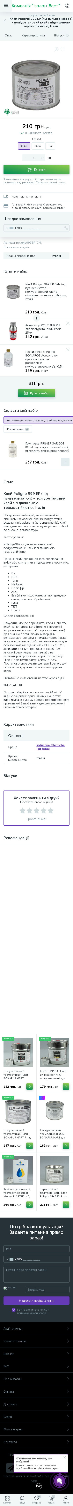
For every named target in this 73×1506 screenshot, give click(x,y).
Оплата (9, 1391)
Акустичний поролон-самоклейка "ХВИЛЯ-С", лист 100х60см (18, 1002)
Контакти (10, 1442)
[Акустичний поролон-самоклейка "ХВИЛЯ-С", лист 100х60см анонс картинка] (18, 980)
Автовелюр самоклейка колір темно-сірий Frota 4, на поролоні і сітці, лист (17, 947)
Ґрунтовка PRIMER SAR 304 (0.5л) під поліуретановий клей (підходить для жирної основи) (47, 447)
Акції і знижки (13, 1328)
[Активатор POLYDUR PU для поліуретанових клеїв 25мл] (13, 331)
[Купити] (66, 896)
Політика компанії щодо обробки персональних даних (36, 1476)
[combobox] (13, 228)
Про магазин (13, 1379)
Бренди (9, 1354)
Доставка (10, 1404)
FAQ (6, 1366)
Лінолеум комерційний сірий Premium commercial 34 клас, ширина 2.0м (54, 886)
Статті (8, 1417)
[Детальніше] (29, 955)
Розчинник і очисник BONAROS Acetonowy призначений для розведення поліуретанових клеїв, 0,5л (44, 359)
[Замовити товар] (29, 896)
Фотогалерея (13, 1429)
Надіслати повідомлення (36, 1300)
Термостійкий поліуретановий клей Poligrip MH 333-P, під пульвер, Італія (53, 1195)
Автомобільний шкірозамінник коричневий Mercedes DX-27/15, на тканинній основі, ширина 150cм (18, 888)
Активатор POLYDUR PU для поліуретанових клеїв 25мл (43, 328)
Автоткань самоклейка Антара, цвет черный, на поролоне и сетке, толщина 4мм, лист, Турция (54, 947)
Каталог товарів (15, 1341)
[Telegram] (11, 1468)
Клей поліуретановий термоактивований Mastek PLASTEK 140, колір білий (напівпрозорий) (17, 1197)
